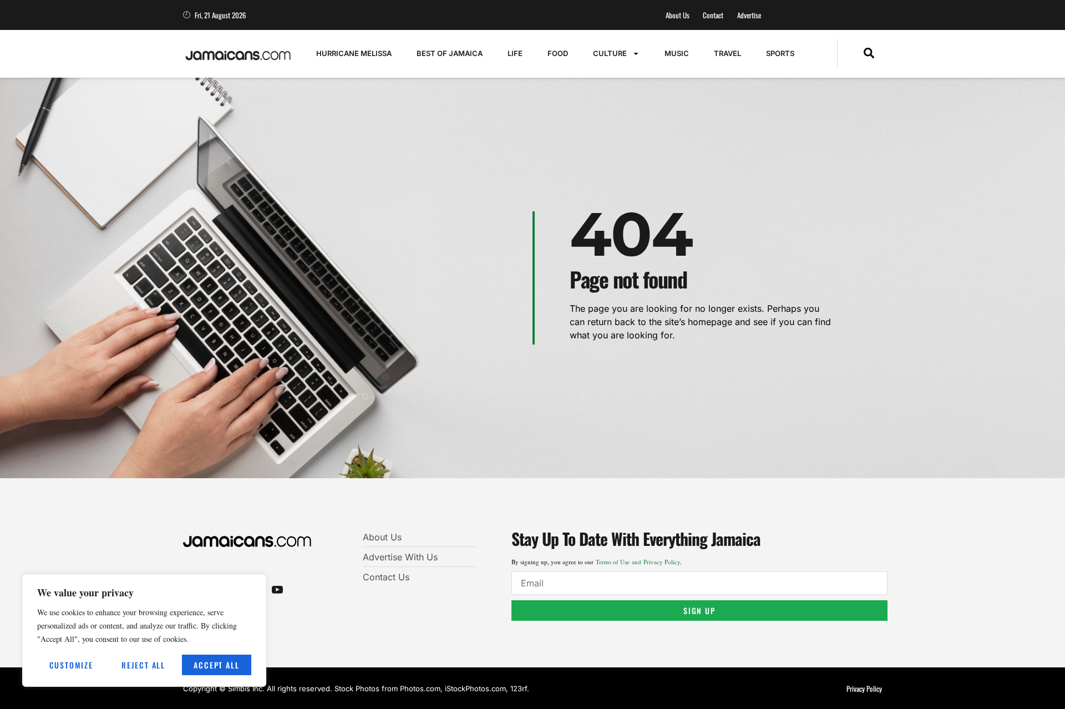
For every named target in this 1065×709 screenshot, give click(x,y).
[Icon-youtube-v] (277, 589)
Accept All (216, 665)
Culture (610, 53)
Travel (727, 53)
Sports (780, 53)
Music (677, 53)
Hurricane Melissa (354, 53)
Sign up (699, 610)
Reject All (143, 665)
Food (557, 53)
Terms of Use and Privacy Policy (638, 562)
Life (515, 53)
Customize (71, 665)
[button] (869, 54)
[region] (144, 630)
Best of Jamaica (450, 53)
